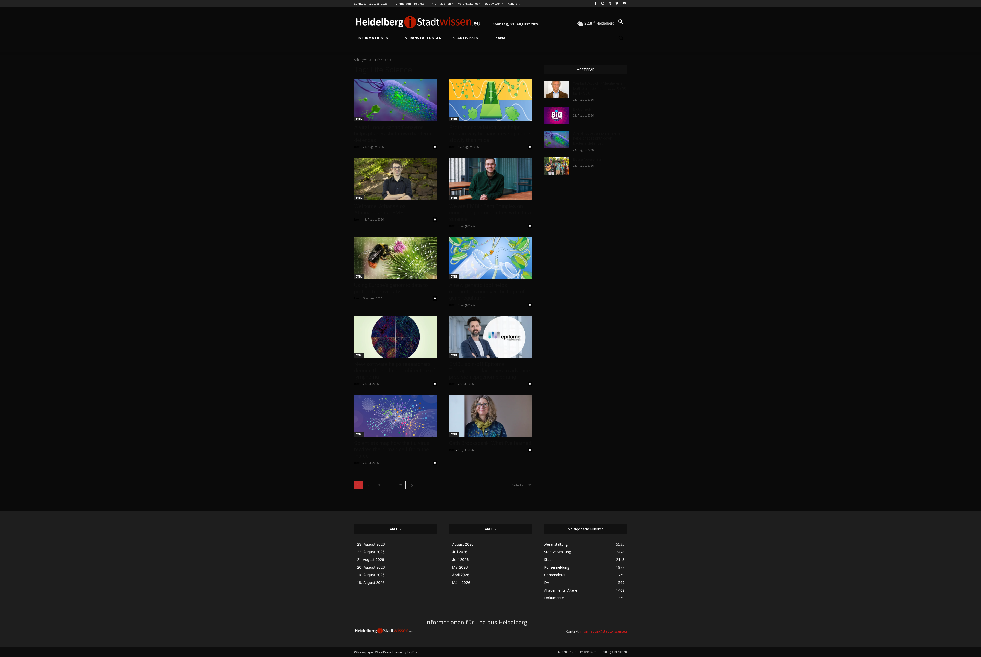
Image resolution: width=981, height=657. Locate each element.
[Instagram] (603, 4)
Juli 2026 (460, 552)
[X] (610, 4)
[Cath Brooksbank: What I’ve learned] (490, 416)
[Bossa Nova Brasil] (556, 166)
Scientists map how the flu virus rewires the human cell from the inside (391, 449)
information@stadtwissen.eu (603, 631)
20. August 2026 (371, 567)
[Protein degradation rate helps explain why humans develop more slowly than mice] (490, 100)
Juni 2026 (460, 559)
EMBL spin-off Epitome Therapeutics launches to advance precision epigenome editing (489, 370)
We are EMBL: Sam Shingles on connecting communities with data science (490, 212)
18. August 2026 (371, 582)
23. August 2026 (371, 544)
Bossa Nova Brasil (587, 159)
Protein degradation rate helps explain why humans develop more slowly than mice (489, 133)
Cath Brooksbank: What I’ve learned (490, 443)
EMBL (359, 118)
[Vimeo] (617, 4)
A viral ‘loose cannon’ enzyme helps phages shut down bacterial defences (393, 133)
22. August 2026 (371, 552)
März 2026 (461, 582)
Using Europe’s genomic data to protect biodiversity (391, 288)
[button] (621, 22)
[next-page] (412, 485)
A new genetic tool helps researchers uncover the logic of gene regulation (487, 291)
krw (356, 147)
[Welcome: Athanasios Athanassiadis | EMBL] (395, 179)
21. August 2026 (370, 559)
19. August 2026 (371, 575)
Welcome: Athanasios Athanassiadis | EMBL (380, 209)
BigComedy (582, 109)
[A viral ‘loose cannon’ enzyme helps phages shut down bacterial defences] (395, 100)
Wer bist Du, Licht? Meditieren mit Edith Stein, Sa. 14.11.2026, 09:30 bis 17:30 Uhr (599, 88)
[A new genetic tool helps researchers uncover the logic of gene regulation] (490, 258)
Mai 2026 (460, 567)
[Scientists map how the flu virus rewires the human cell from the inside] (395, 416)
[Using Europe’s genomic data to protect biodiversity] (395, 258)
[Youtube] (624, 4)
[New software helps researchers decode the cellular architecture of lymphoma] (395, 337)
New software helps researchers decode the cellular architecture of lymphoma (394, 370)
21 (401, 485)
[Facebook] (596, 4)
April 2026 (460, 575)
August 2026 (463, 544)
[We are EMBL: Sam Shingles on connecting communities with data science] (490, 179)
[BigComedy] (556, 115)
